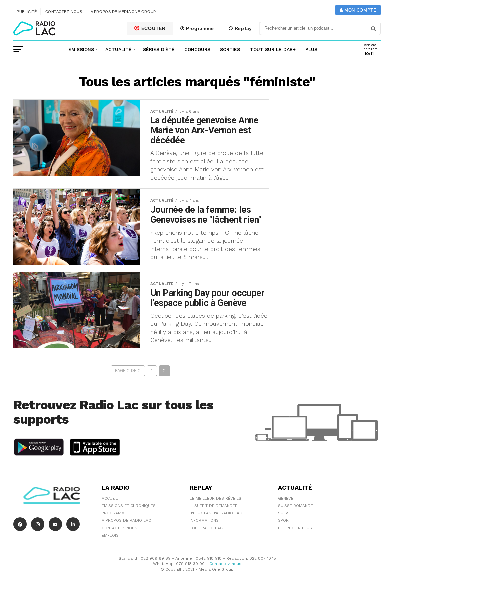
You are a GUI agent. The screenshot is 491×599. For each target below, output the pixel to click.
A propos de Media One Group (123, 12)
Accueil (110, 498)
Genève (285, 498)
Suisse (285, 513)
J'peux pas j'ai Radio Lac (216, 513)
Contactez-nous (64, 12)
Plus (311, 49)
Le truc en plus (295, 528)
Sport (284, 520)
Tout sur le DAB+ (273, 49)
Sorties (230, 49)
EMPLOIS (110, 535)
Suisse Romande (295, 505)
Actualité (118, 49)
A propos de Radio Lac (126, 520)
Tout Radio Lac (206, 528)
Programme (199, 28)
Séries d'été (159, 49)
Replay (242, 28)
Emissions (81, 49)
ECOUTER (153, 28)
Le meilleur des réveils (215, 498)
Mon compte (359, 10)
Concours (197, 49)
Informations (204, 520)
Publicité (27, 12)
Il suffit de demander (214, 505)
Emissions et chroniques (129, 505)
